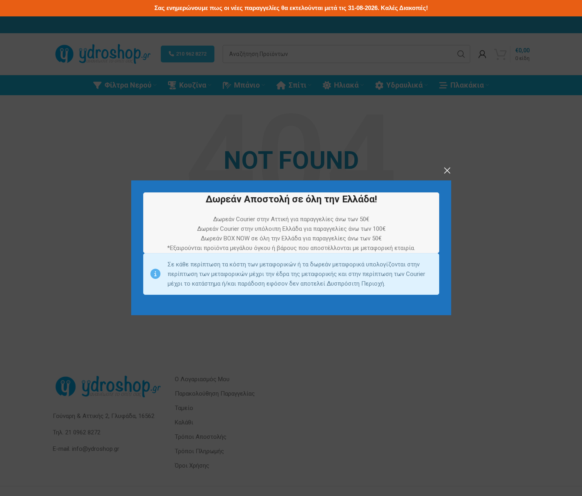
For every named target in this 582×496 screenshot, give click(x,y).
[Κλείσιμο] (447, 170)
